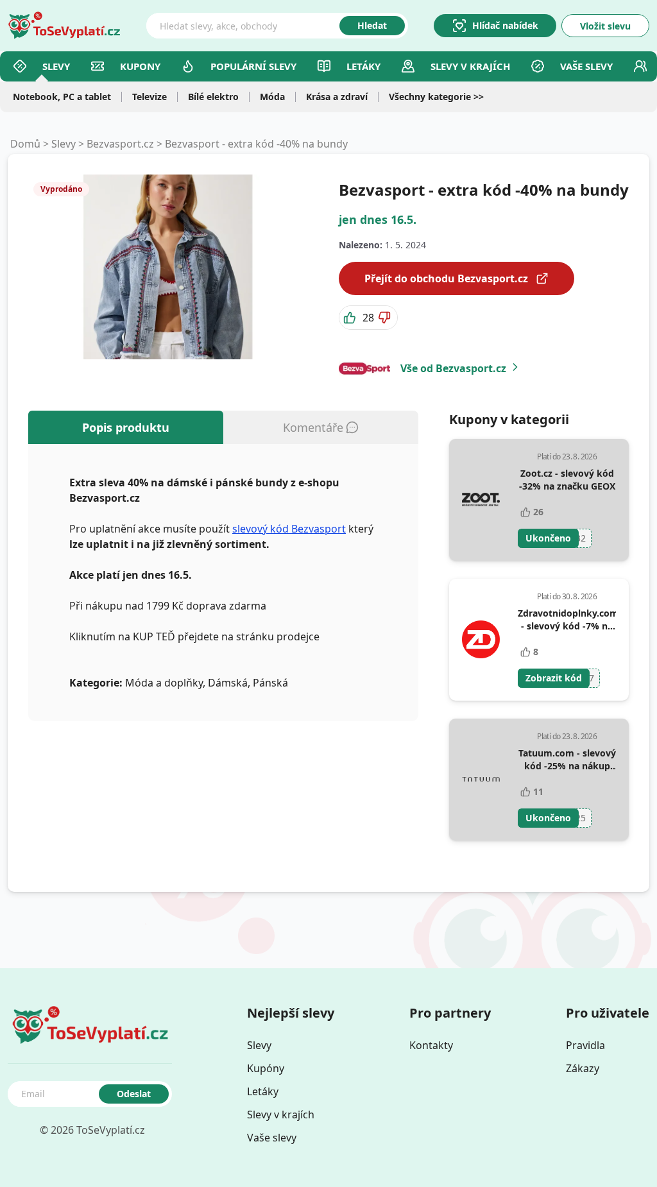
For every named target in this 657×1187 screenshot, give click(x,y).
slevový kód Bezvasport (289, 529)
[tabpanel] (223, 582)
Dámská (228, 683)
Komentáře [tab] (313, 427)
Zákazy (582, 1068)
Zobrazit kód (553, 678)
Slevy (56, 66)
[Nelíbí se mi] (385, 317)
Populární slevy (253, 66)
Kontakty (431, 1045)
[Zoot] (481, 499)
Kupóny (265, 1068)
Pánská (270, 683)
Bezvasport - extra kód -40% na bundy (256, 144)
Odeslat (134, 1094)
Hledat (372, 25)
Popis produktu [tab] (125, 427)
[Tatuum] (481, 779)
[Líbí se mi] (351, 317)
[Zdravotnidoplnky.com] (481, 639)
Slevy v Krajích (470, 66)
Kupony (140, 66)
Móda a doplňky (164, 683)
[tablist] (223, 427)
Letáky (363, 66)
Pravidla (585, 1045)
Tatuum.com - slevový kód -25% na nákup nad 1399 (567, 766)
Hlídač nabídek (505, 25)
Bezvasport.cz (120, 144)
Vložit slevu (605, 26)
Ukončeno (548, 538)
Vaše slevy (586, 66)
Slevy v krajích (280, 1114)
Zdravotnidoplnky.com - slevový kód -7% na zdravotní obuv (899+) (568, 626)
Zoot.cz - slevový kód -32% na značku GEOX (567, 479)
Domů (25, 144)
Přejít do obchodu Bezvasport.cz (446, 278)
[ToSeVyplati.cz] (64, 25)
